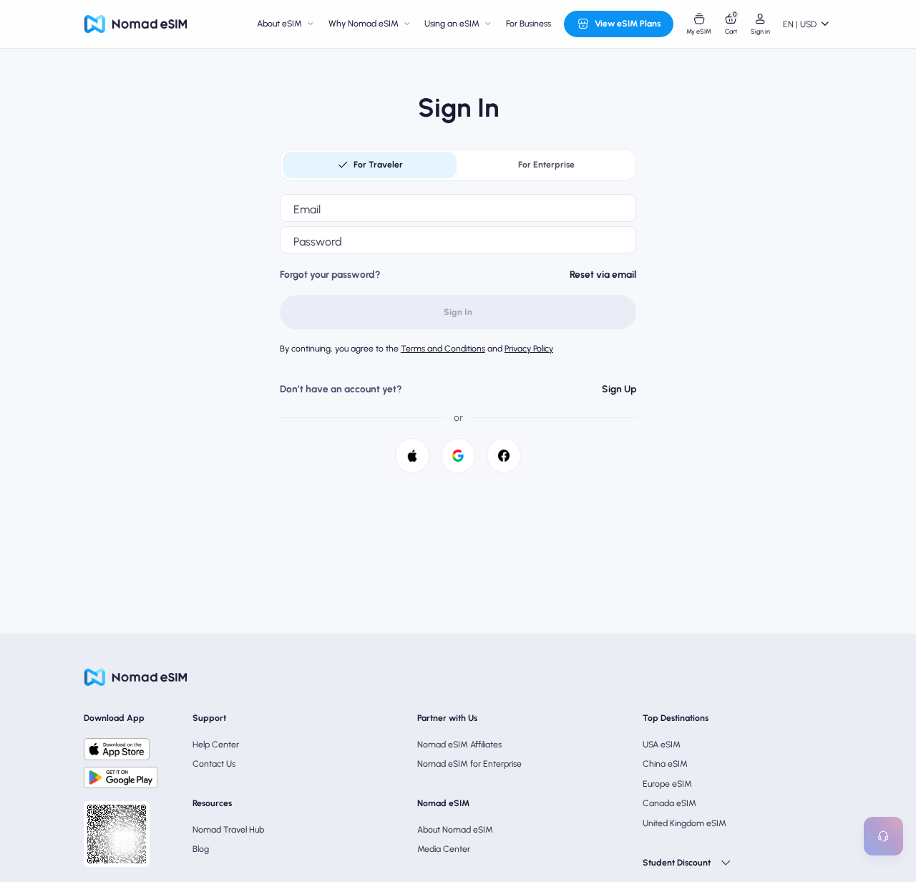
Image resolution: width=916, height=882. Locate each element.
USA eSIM (662, 744)
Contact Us (214, 763)
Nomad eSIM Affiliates (459, 744)
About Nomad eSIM (455, 829)
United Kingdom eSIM (684, 823)
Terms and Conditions (443, 348)
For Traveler (378, 164)
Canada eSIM (669, 803)
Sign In (458, 311)
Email (307, 209)
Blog (201, 848)
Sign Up (619, 388)
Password (317, 241)
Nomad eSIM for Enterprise (469, 763)
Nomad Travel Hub (228, 829)
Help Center (216, 744)
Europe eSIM (667, 783)
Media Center (443, 848)
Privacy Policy (529, 348)
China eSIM (665, 763)
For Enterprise (546, 164)
